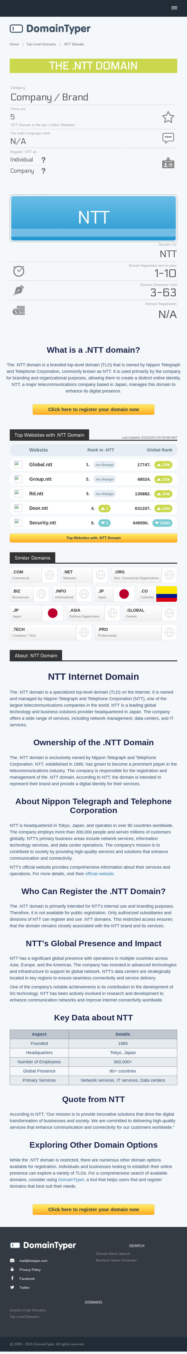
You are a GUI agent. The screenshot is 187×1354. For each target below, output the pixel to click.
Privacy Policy (30, 1270)
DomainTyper (71, 1179)
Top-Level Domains (41, 44)
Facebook (27, 1279)
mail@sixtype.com (33, 1261)
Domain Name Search (113, 1254)
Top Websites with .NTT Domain (93, 538)
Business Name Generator (116, 1260)
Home (14, 44)
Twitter (24, 1288)
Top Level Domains (24, 1317)
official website (99, 873)
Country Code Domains (28, 1310)
